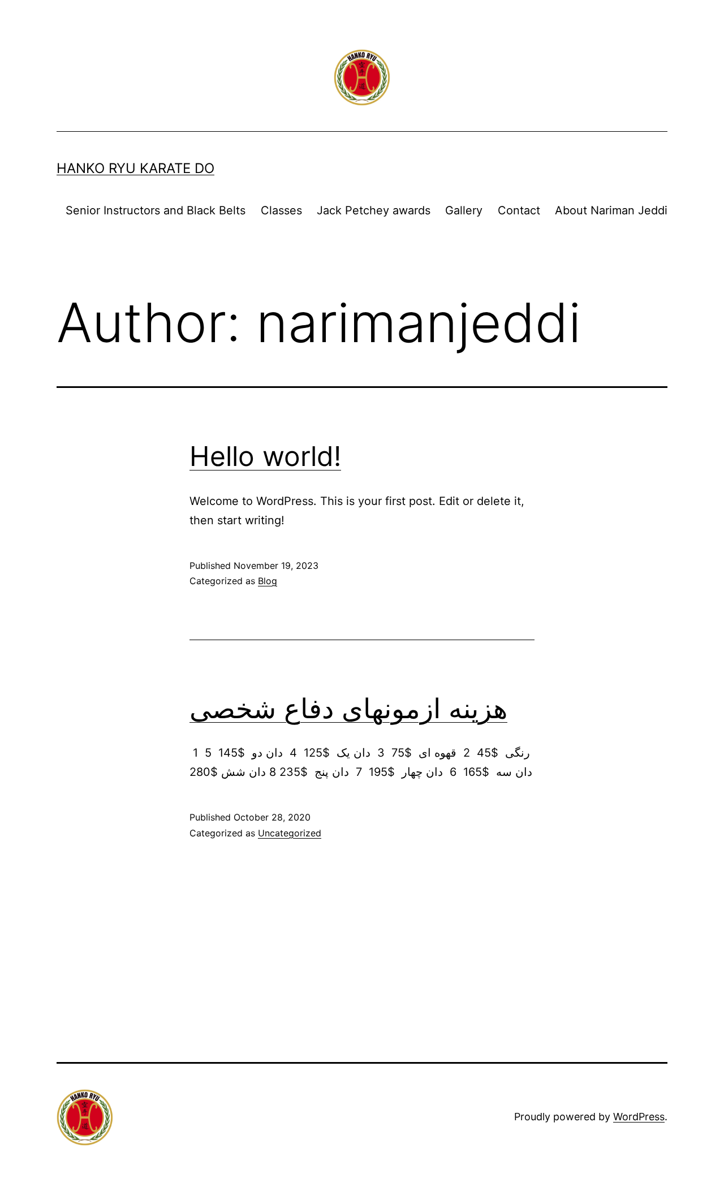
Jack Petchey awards (373, 210)
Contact (519, 210)
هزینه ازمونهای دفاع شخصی (348, 708)
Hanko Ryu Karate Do (135, 168)
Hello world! (265, 456)
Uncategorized (289, 833)
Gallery (463, 210)
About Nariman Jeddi (611, 210)
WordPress (639, 1117)
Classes (281, 210)
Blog (267, 580)
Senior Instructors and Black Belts (155, 210)
